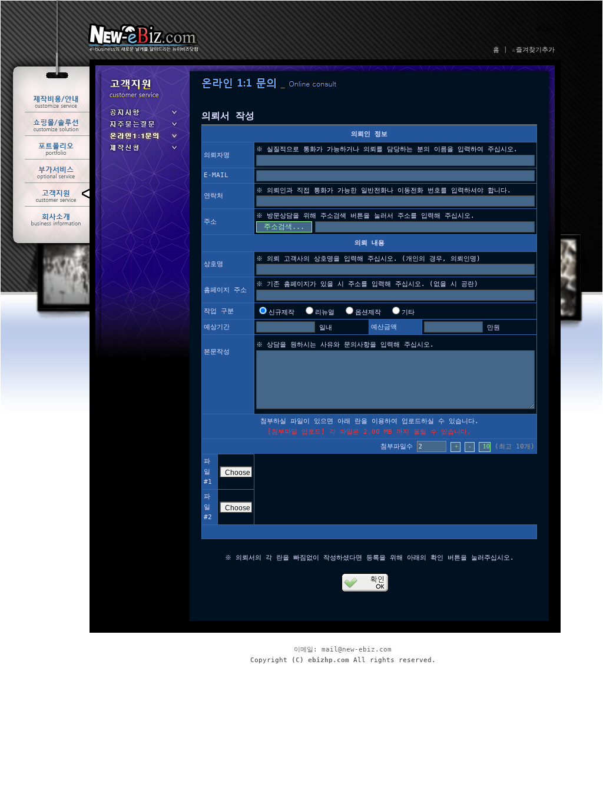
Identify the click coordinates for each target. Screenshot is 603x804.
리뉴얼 (324, 312)
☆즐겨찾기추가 (533, 50)
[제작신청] (142, 151)
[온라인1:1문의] (142, 140)
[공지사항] (142, 116)
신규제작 (281, 312)
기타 (408, 312)
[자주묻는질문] (142, 128)
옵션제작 (368, 312)
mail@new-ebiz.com (357, 649)
